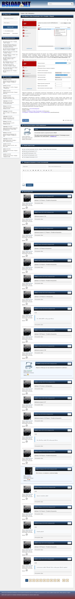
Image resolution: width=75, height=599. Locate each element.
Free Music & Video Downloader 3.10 (35, 111)
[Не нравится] (23, 120)
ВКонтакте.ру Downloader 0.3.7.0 (30, 151)
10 (58, 580)
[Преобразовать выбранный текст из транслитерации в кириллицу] (49, 170)
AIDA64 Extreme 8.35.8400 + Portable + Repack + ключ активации (9, 58)
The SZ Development (34, 108)
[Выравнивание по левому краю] (33, 170)
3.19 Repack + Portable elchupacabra (31, 112)
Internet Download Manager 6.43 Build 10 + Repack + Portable (10, 49)
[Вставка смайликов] (41, 170)
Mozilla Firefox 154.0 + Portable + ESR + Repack (10, 42)
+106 (26, 120)
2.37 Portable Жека (45, 112)
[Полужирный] (24, 170)
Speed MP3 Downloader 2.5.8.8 (29, 153)
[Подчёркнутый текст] (28, 170)
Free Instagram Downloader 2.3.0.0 (30, 157)
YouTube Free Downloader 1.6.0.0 (30, 155)
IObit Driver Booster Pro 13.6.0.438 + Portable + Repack (9, 65)
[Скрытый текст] (44, 170)
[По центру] (35, 170)
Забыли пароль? (6, 33)
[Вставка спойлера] (51, 170)
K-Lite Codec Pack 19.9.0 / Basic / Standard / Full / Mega (10, 68)
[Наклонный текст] (26, 170)
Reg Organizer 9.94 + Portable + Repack (10, 71)
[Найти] (71, 3)
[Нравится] (27, 120)
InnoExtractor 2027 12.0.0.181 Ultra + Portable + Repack (9, 62)
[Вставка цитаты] (46, 170)
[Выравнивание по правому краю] (38, 170)
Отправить (29, 185)
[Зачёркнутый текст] (30, 170)
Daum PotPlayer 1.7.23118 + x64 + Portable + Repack (10, 55)
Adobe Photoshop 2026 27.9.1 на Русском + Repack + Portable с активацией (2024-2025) (10, 45)
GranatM (38, 363)
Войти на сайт (10, 27)
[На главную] (20, 4)
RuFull (36, 196)
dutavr (37, 469)
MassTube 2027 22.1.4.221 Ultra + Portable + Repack (10, 52)
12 (63, 580)
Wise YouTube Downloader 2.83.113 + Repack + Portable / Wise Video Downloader (40, 149)
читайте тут (53, 136)
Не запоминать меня (9, 30)
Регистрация (15, 33)
